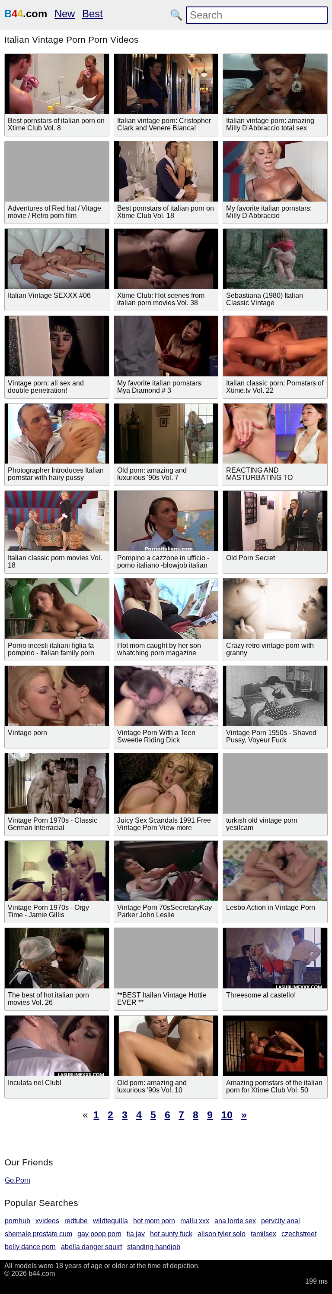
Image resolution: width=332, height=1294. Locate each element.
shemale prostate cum (38, 1233)
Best (92, 13)
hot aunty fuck (171, 1233)
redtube (76, 1221)
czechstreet (298, 1233)
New (64, 13)
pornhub (17, 1221)
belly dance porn (30, 1246)
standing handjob (153, 1246)
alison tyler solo (222, 1233)
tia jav (136, 1233)
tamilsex (263, 1233)
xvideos (47, 1221)
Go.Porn (17, 1180)
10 (227, 1114)
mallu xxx (194, 1221)
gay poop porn (99, 1233)
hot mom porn (154, 1221)
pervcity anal (280, 1221)
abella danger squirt (91, 1246)
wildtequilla (110, 1221)
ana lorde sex (235, 1221)
